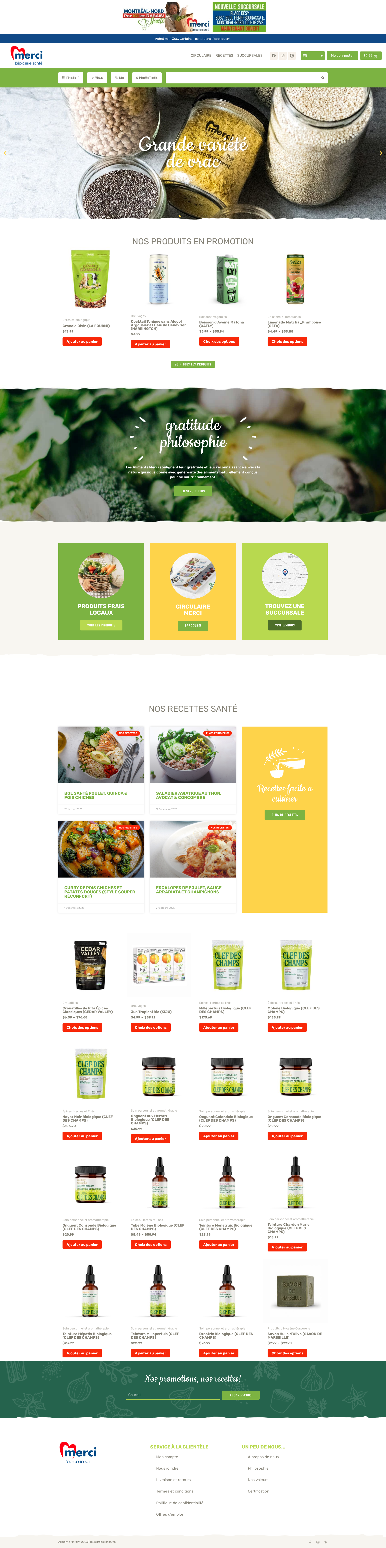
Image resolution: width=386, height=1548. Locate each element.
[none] (313, 55)
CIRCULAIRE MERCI (193, 610)
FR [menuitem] (305, 55)
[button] (5, 153)
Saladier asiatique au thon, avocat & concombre (188, 795)
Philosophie (258, 1468)
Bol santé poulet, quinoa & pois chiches (95, 795)
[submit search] (322, 77)
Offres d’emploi (169, 1514)
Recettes (224, 55)
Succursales (250, 55)
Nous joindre (167, 1468)
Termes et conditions (174, 1491)
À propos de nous (263, 1457)
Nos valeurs (258, 1479)
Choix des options (219, 341)
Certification (258, 1491)
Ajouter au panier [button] (82, 341)
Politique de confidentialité (179, 1503)
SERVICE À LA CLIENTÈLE (179, 1447)
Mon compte (167, 1457)
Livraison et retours (173, 1479)
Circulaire (201, 55)
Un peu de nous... (263, 1447)
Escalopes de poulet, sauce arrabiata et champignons (189, 889)
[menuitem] (313, 55)
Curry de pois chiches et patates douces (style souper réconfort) (99, 892)
